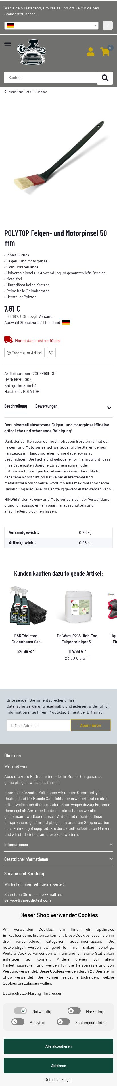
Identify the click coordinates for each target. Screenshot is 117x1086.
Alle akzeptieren (58, 1046)
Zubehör (30, 385)
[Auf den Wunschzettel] (51, 352)
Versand (46, 316)
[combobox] (51, 26)
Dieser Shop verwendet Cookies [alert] (58, 914)
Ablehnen (58, 1065)
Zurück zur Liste (19, 92)
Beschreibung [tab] (15, 406)
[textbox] (51, 25)
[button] (90, 52)
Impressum (54, 993)
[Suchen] (105, 78)
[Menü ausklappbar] (7, 41)
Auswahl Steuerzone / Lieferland (32, 322)
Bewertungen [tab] (46, 406)
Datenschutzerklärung (26, 706)
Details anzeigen (59, 1079)
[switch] (20, 1010)
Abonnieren (90, 725)
